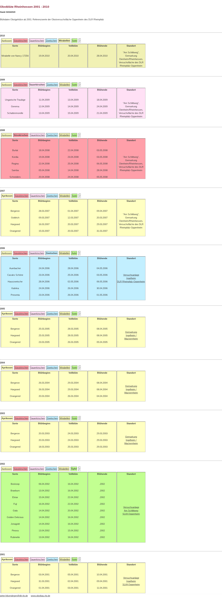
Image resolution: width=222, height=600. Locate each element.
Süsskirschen (20, 40)
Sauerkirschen (36, 40)
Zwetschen (51, 40)
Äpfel (74, 40)
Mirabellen (65, 84)
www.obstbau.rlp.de (40, 596)
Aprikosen (7, 40)
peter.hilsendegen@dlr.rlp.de (14, 596)
